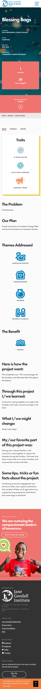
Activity (23, 129)
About (4, 129)
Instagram (7, 646)
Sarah (20, 101)
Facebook (7, 643)
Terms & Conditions (8, 628)
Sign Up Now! (14, 674)
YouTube (7, 653)
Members (13, 129)
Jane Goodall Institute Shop (11, 622)
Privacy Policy (7, 625)
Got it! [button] (36, 684)
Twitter (6, 650)
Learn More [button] (7, 686)
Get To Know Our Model (14, 534)
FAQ (3, 632)
